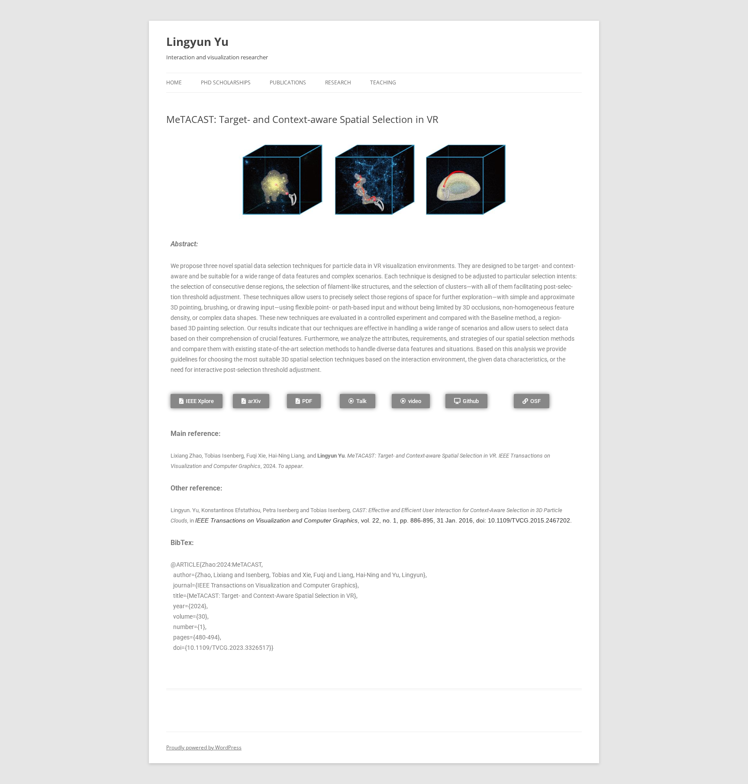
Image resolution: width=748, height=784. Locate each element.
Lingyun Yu (197, 41)
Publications (288, 82)
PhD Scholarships (226, 82)
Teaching (383, 82)
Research (338, 82)
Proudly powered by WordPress (204, 747)
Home (174, 82)
